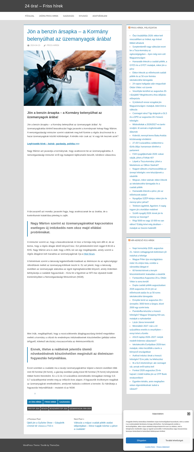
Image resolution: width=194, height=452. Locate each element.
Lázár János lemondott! (143, 322)
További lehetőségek (174, 440)
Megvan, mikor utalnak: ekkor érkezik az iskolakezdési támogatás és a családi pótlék (148, 183)
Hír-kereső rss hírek (142, 240)
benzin (44, 409)
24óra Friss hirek (48, 16)
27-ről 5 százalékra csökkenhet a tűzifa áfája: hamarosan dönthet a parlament (146, 146)
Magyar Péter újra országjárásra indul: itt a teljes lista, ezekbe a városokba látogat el (146, 263)
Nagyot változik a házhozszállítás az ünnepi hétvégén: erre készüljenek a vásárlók (148, 172)
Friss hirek (50, 402)
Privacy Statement (163, 447)
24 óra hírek (35, 402)
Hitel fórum (89, 254)
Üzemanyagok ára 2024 (80, 409)
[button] (188, 413)
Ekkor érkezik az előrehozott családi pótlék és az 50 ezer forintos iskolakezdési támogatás (148, 76)
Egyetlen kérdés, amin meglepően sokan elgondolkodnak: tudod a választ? (147, 385)
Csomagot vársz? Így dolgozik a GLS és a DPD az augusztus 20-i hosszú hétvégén (148, 117)
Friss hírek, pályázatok (144, 28)
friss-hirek (53, 45)
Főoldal (29, 16)
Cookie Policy (150, 447)
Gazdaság (68, 16)
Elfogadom (141, 440)
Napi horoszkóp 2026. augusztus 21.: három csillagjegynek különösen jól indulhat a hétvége (148, 252)
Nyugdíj (83, 16)
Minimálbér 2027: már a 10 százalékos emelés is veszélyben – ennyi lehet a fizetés (146, 330)
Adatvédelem (100, 16)
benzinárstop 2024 (58, 409)
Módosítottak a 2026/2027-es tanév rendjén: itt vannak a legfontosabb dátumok (147, 128)
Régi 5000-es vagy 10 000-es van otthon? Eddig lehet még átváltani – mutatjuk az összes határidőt (147, 224)
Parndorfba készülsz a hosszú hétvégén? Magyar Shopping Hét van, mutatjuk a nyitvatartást (147, 315)
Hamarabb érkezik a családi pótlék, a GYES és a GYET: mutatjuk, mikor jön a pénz (148, 65)
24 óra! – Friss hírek (44, 6)
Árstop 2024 (33, 409)
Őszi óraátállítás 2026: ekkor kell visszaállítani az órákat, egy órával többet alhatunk (146, 39)
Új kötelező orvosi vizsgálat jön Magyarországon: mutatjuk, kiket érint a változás (148, 106)
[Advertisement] (73, 183)
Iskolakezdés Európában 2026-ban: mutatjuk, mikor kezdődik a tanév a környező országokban (148, 348)
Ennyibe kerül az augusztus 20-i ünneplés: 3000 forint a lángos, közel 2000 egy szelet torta (147, 304)
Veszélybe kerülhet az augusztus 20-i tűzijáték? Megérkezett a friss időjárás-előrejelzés (148, 95)
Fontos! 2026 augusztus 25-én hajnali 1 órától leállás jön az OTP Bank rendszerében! (148, 374)
